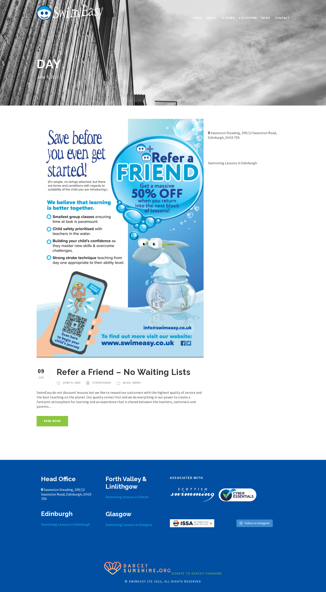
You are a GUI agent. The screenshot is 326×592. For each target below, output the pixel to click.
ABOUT (211, 18)
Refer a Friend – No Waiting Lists (123, 372)
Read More (52, 421)
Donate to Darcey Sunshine (197, 573)
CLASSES (228, 18)
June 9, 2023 (72, 382)
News (137, 382)
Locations (248, 18)
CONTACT (282, 18)
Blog (127, 382)
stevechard (101, 382)
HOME (197, 18)
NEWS (265, 18)
